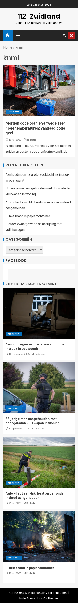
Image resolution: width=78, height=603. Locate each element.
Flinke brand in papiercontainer (28, 216)
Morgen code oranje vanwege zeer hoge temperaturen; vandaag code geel (35, 128)
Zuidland (14, 334)
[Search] (64, 35)
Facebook (16, 260)
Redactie (31, 139)
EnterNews (27, 598)
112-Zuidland (39, 16)
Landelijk (14, 111)
